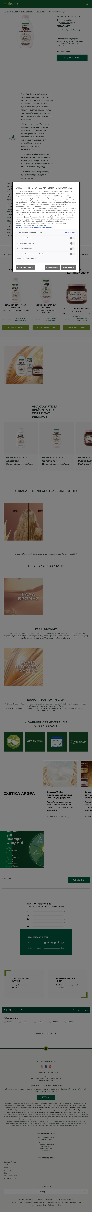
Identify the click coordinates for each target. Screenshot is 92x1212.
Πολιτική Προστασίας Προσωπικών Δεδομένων (34, 227)
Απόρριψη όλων (52, 267)
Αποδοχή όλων (68, 267)
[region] (46, 227)
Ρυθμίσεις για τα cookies (26, 258)
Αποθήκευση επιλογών (25, 267)
